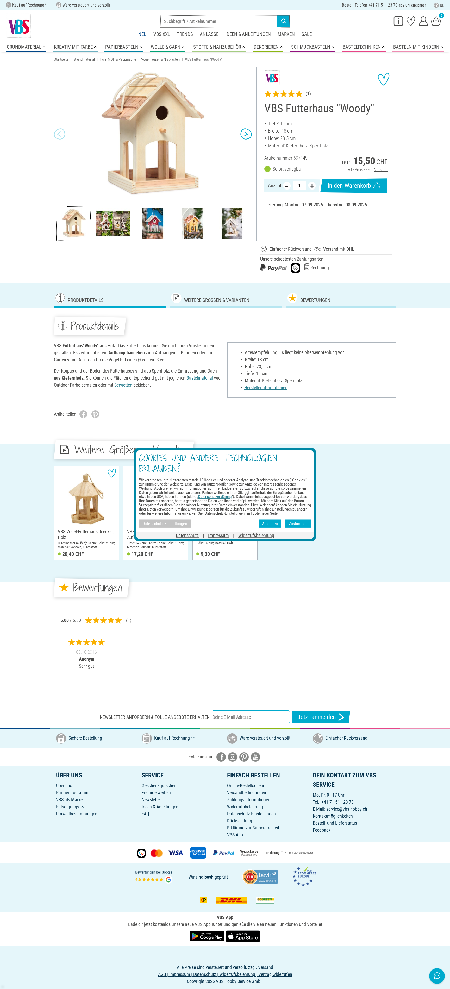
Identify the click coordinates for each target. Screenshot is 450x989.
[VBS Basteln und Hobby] (19, 26)
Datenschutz (187, 535)
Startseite (61, 59)
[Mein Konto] (423, 21)
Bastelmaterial (199, 378)
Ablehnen (270, 523)
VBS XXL (161, 34)
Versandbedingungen (246, 792)
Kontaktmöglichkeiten (333, 816)
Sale (307, 34)
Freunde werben (156, 792)
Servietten (123, 385)
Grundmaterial (84, 59)
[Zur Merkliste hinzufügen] (383, 79)
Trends (185, 34)
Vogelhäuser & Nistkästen (160, 59)
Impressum (218, 535)
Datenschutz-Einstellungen (251, 813)
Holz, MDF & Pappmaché (118, 59)
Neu (142, 34)
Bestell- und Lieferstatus (335, 823)
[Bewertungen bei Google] (154, 876)
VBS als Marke (69, 799)
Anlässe (209, 34)
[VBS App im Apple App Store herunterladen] (243, 935)
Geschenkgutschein (160, 785)
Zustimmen (298, 523)
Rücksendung (239, 820)
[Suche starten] (283, 21)
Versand (381, 169)
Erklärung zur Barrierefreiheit (253, 827)
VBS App (235, 834)
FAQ (145, 813)
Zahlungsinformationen (248, 799)
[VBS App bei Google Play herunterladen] (208, 935)
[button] (59, 134)
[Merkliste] (411, 21)
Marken (286, 34)
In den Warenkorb (349, 185)
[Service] (398, 21)
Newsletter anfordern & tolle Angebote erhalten (155, 717)
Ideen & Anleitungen (248, 34)
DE (442, 5)
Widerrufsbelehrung (245, 806)
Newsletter (151, 799)
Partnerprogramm (72, 792)
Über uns (64, 785)
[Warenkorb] (436, 21)
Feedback (321, 830)
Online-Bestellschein (245, 785)
